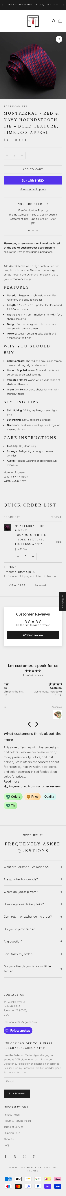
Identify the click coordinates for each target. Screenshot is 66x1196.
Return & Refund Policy (17, 1120)
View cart (17, 585)
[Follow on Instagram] (24, 1156)
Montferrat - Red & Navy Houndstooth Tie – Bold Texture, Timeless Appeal (31, 534)
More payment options (33, 189)
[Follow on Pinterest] (34, 1156)
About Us (9, 1139)
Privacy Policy (12, 1114)
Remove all (40, 585)
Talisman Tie (15, 106)
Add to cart (33, 169)
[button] (30, 724)
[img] (33, 671)
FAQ (6, 1145)
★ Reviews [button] (63, 601)
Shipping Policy (12, 1133)
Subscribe (17, 1093)
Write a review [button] (33, 635)
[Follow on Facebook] (5, 1156)
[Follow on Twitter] (15, 1156)
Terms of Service (13, 1126)
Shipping (24, 576)
